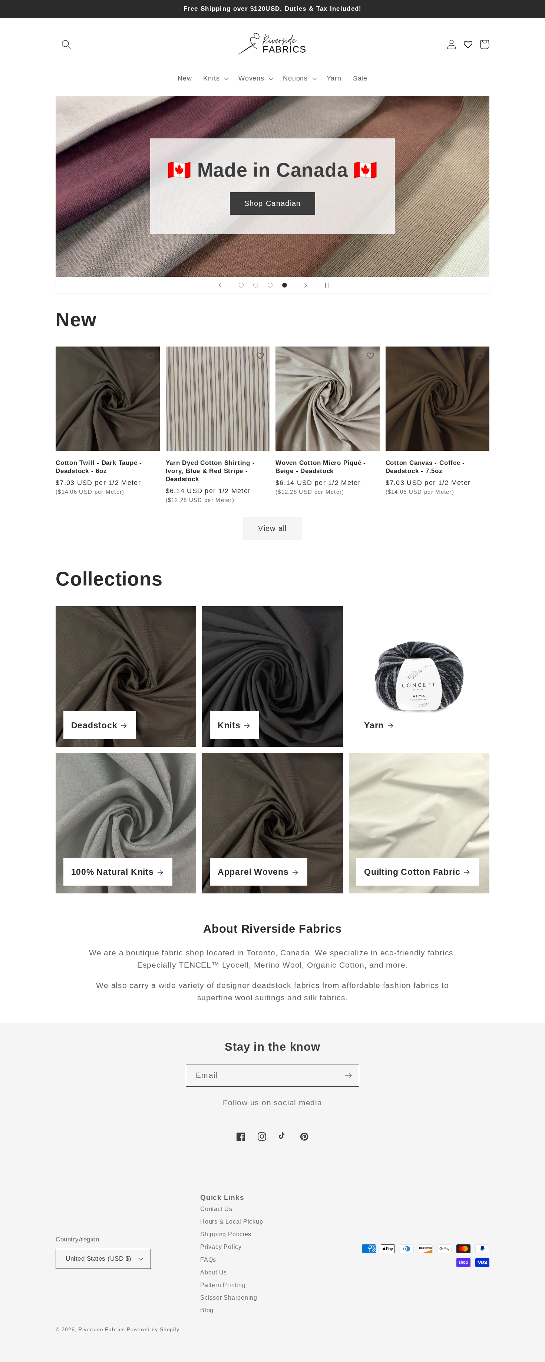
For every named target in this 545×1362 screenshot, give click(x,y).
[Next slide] (306, 285)
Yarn (374, 725)
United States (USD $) (99, 1258)
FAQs (208, 1260)
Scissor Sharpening (228, 1297)
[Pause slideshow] (325, 285)
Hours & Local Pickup (231, 1221)
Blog (207, 1310)
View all (272, 528)
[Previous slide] (220, 285)
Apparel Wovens (253, 872)
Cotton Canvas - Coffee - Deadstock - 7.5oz (425, 467)
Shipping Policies (225, 1234)
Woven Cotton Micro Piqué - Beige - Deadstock (320, 467)
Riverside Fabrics (101, 1329)
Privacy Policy (221, 1247)
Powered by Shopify (153, 1329)
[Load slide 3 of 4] (270, 285)
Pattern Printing (222, 1285)
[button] (66, 44)
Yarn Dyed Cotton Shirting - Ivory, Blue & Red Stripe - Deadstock (210, 471)
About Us (213, 1272)
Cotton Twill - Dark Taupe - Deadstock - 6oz (99, 467)
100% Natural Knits (112, 872)
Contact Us (216, 1209)
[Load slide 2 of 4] (255, 285)
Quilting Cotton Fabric (412, 872)
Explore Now (272, 203)
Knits (229, 725)
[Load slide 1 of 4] (241, 285)
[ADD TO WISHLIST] (150, 355)
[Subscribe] (348, 1075)
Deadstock (94, 725)
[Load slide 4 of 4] (284, 285)
